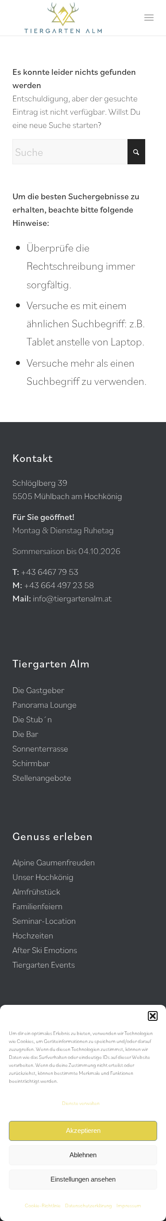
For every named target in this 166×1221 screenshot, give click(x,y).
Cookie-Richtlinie (43, 1205)
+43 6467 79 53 (49, 572)
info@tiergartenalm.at (72, 598)
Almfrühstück (36, 891)
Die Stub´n (32, 719)
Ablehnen (83, 1155)
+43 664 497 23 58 (59, 585)
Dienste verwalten (81, 1103)
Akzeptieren (83, 1130)
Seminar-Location (44, 920)
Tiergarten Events (43, 964)
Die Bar (25, 734)
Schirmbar (31, 763)
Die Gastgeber (38, 690)
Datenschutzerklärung (88, 1205)
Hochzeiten (32, 935)
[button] (152, 1016)
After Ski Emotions (44, 950)
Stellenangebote (41, 777)
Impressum (128, 1205)
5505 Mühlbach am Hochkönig (67, 496)
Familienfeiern (37, 906)
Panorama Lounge (44, 704)
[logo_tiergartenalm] (68, 17)
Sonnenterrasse (40, 748)
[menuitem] (149, 17)
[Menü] (149, 17)
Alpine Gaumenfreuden (53, 862)
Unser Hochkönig (42, 877)
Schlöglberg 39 (39, 482)
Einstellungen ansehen (83, 1179)
